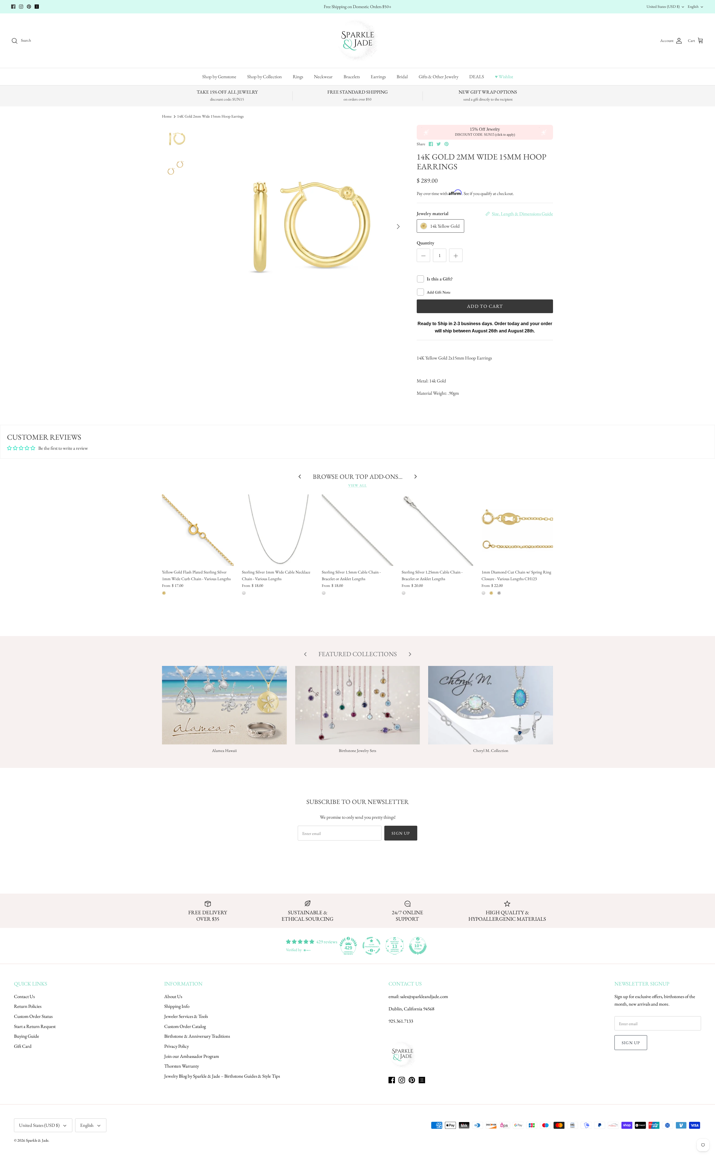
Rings (298, 76)
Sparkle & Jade (37, 1140)
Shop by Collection (264, 76)
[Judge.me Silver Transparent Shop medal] (371, 946)
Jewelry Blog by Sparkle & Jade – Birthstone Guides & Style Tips (222, 1076)
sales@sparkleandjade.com (424, 996)
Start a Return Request (35, 1026)
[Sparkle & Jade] (357, 40)
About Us (173, 996)
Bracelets (352, 76)
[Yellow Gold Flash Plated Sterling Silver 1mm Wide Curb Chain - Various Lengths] (197, 530)
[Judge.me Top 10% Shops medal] (418, 946)
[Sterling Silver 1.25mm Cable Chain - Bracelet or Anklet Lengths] (437, 530)
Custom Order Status (33, 1016)
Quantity (425, 243)
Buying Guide (26, 1036)
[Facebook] (13, 6)
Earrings (378, 76)
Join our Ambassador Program (191, 1056)
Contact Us (24, 996)
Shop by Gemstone (219, 76)
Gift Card (23, 1046)
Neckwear (323, 76)
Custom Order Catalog (185, 1026)
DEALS (476, 76)
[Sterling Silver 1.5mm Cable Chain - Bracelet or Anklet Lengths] (357, 530)
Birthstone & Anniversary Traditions (197, 1036)
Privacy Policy (176, 1046)
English (693, 6)
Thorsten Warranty (181, 1066)
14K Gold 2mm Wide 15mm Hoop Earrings (210, 116)
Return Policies (27, 1006)
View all (357, 485)
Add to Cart (485, 306)
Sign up (401, 833)
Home (166, 116)
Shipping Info (176, 1006)
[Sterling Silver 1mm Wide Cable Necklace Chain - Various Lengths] (277, 530)
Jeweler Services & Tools (186, 1016)
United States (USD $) (663, 6)
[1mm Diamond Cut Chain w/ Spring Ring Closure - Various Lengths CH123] (517, 530)
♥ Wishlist (504, 76)
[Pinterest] (29, 6)
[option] (302, 226)
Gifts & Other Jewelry (438, 76)
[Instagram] (21, 6)
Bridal (402, 76)
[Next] (398, 226)
